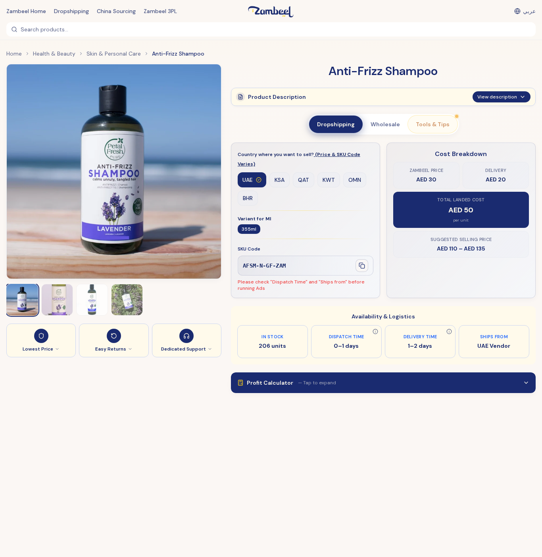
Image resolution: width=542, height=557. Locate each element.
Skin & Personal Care (113, 53)
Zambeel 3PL (160, 11)
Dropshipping (71, 11)
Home (14, 53)
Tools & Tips (433, 124)
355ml (249, 229)
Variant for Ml (254, 219)
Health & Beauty (54, 53)
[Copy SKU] (362, 265)
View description (497, 97)
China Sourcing (116, 11)
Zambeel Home (26, 11)
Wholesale (385, 124)
